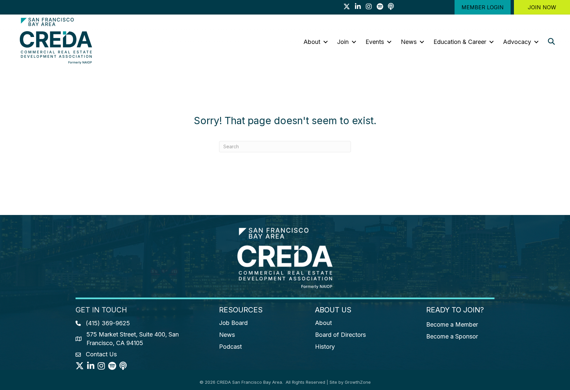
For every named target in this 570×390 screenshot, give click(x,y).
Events (374, 41)
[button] (483, 7)
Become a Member (452, 324)
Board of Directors (340, 334)
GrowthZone (358, 382)
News (409, 41)
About (311, 41)
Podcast (230, 346)
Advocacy (517, 41)
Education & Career (459, 41)
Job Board (233, 322)
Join (343, 41)
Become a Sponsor (452, 336)
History (325, 346)
